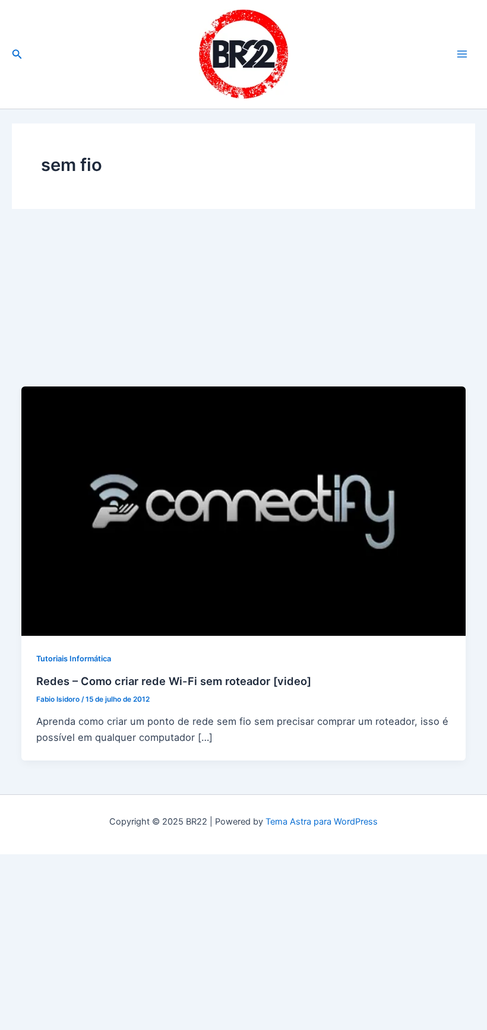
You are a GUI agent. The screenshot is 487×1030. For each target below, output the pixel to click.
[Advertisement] (243, 307)
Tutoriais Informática (73, 658)
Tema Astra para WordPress (321, 821)
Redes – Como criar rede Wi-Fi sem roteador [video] (173, 680)
